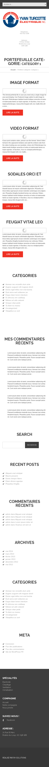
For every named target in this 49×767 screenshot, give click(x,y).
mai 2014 (9, 551)
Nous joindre (8, 708)
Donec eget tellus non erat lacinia (19, 290)
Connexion (10, 644)
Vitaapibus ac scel (13, 311)
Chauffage (7, 685)
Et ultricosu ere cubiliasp (15, 298)
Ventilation (7, 687)
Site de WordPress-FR (14, 652)
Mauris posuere (12, 476)
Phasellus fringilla (12, 484)
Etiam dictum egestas (14, 481)
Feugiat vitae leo (24, 222)
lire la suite (12, 112)
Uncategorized (11, 308)
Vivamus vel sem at (23, 525)
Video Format (24, 128)
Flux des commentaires (15, 649)
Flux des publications (14, 647)
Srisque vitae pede (13, 303)
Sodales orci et (24, 174)
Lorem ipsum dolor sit (24, 522)
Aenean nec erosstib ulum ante (18, 284)
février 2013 (10, 556)
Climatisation (8, 690)
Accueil (13, 70)
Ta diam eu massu (13, 306)
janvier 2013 (10, 559)
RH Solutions (19, 758)
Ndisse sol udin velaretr (15, 300)
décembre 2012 (12, 562)
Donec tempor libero (14, 478)
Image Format (24, 82)
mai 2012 (9, 564)
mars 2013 (10, 554)
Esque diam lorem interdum (17, 295)
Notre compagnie (10, 705)
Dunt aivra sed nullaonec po (17, 292)
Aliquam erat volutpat (14, 473)
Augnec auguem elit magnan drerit (19, 287)
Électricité (6, 682)
